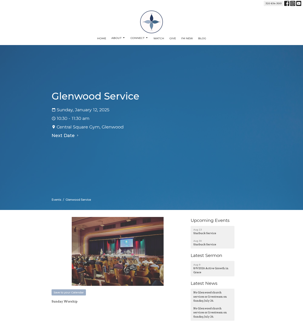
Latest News (204, 283)
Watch (158, 38)
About (116, 38)
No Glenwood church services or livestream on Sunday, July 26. (210, 296)
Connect (137, 38)
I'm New (187, 38)
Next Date (64, 135)
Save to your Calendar (69, 292)
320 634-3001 (273, 3)
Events (56, 199)
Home (101, 38)
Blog (202, 38)
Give (172, 38)
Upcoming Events (210, 220)
